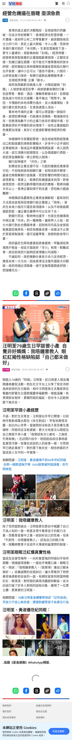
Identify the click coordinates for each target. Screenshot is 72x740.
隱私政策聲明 (9, 717)
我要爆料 (40, 717)
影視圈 (6, 370)
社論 (5, 20)
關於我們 (7, 711)
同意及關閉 (58, 731)
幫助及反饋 (41, 711)
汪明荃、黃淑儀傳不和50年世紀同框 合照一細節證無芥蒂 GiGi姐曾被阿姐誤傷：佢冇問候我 (35, 464)
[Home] (15, 3)
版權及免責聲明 (43, 705)
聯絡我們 (7, 705)
